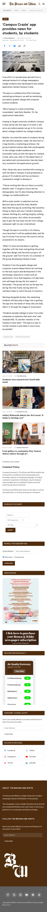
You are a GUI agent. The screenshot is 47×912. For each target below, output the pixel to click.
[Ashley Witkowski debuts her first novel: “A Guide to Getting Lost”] (23, 398)
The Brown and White (24, 902)
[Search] (43, 4)
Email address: (8, 551)
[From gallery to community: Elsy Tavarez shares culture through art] (23, 433)
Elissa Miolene (9, 38)
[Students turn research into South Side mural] (23, 362)
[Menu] (4, 4)
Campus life (8, 337)
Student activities (23, 337)
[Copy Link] (24, 46)
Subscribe (9, 734)
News (5, 19)
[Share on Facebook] (4, 46)
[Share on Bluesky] (14, 46)
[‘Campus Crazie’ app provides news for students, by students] (23, 61)
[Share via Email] (19, 46)
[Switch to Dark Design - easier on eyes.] (39, 4)
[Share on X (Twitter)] (9, 46)
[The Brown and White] (22, 4)
